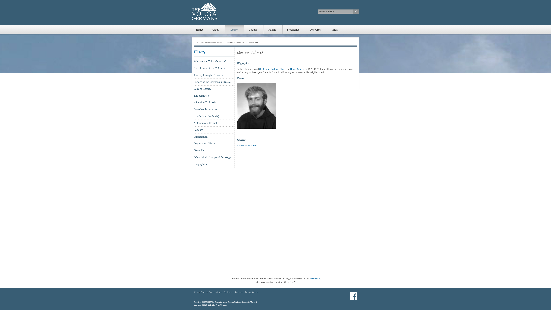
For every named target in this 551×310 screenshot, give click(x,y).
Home (199, 29)
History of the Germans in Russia (212, 81)
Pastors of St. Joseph (247, 145)
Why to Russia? (202, 88)
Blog (335, 29)
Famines (198, 129)
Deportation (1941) (204, 143)
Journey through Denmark (208, 74)
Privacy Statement (252, 292)
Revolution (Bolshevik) (206, 116)
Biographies (240, 42)
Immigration (200, 136)
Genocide (199, 150)
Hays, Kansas (297, 69)
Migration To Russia (205, 102)
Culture (253, 29)
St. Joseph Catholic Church (273, 69)
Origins (272, 29)
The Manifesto (202, 95)
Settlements (293, 29)
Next (359, 106)
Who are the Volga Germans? (212, 42)
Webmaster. (315, 278)
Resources (316, 29)
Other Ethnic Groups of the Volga (212, 157)
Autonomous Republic (206, 122)
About (215, 29)
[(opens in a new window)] (353, 298)
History (234, 29)
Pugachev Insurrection (206, 109)
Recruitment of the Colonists (209, 68)
